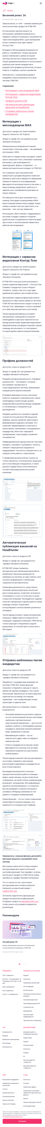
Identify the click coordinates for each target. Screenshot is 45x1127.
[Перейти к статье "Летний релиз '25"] (22, 934)
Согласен (22, 1121)
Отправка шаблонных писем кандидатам (19, 112)
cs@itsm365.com (10, 891)
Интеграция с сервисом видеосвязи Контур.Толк (23, 95)
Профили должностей (16, 101)
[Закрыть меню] (40, 3)
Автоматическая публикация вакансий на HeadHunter (19, 106)
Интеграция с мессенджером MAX (22, 90)
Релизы (10, 11)
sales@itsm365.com (29, 901)
